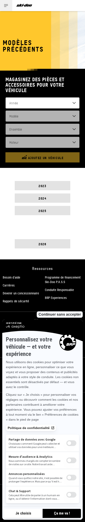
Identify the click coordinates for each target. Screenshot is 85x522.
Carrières (9, 285)
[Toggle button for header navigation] (6, 5)
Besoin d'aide (11, 277)
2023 (42, 186)
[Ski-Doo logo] (24, 5)
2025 (42, 210)
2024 (42, 198)
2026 (42, 244)
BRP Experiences (56, 298)
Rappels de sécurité (16, 301)
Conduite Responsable (59, 290)
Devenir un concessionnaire (21, 293)
